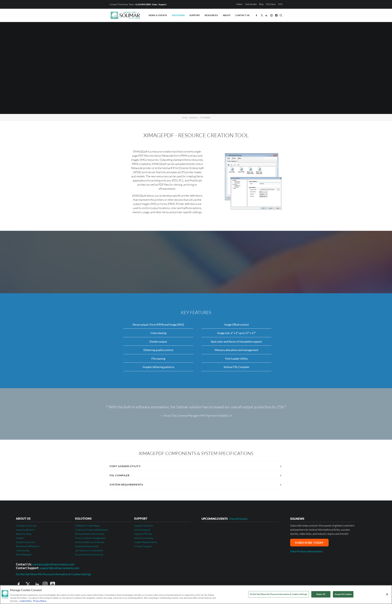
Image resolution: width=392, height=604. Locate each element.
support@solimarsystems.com (59, 568)
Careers (20, 538)
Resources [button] (211, 15)
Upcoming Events (25, 529)
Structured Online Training (89, 554)
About (227, 15)
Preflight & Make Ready (87, 525)
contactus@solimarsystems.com (53, 564)
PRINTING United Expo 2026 (219, 539)
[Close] (387, 594)
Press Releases (23, 554)
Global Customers (25, 542)
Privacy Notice (39, 601)
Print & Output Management (90, 538)
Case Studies (251, 4)
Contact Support (143, 546)
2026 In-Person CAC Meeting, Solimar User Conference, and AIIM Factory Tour (237, 550)
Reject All (320, 594)
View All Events (238, 518)
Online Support (142, 529)
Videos (239, 4)
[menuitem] (239, 4)
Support (162, 4)
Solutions (178, 15)
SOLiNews (270, 4)
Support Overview (143, 525)
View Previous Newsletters (306, 551)
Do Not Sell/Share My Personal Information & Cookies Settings (53, 574)
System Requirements (145, 542)
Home (184, 117)
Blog (261, 4)
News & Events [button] (158, 15)
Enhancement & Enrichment (89, 533)
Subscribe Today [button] (309, 542)
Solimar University (144, 538)
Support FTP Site (143, 533)
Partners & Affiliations (27, 546)
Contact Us (242, 15)
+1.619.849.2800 (143, 4)
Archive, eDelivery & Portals (89, 542)
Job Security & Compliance (89, 550)
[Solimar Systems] (125, 15)
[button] (257, 15)
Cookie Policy (26, 601)
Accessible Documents (87, 546)
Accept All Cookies (343, 594)
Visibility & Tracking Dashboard (91, 529)
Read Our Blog (23, 533)
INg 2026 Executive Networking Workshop (227, 529)
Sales (154, 4)
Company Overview (26, 525)
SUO (280, 4)
